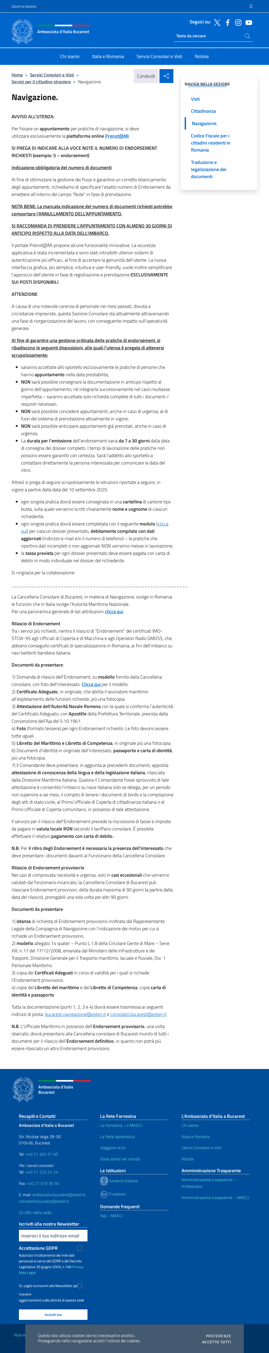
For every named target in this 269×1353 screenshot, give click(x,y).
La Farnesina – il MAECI (121, 1125)
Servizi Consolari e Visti (52, 74)
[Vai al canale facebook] (226, 22)
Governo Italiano (24, 6)
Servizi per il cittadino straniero (41, 81)
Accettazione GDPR (38, 1248)
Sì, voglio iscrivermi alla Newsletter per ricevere (48, 1286)
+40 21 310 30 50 (43, 1183)
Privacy (78, 1266)
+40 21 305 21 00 (41, 1154)
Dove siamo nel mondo (120, 1159)
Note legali (22, 1335)
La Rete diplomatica (117, 1136)
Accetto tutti (216, 1342)
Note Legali (27, 1272)
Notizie (188, 1159)
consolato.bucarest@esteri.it (138, 1014)
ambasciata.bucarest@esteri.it (58, 1194)
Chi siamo (190, 1125)
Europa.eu (117, 1194)
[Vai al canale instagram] (237, 22)
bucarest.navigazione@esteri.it (75, 1014)
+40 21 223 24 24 (41, 1172)
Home (17, 74)
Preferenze (218, 1336)
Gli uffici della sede (35, 1212)
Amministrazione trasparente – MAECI (215, 1197)
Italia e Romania (196, 1136)
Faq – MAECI (111, 1215)
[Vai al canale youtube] (247, 22)
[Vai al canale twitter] (216, 22)
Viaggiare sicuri (113, 1147)
